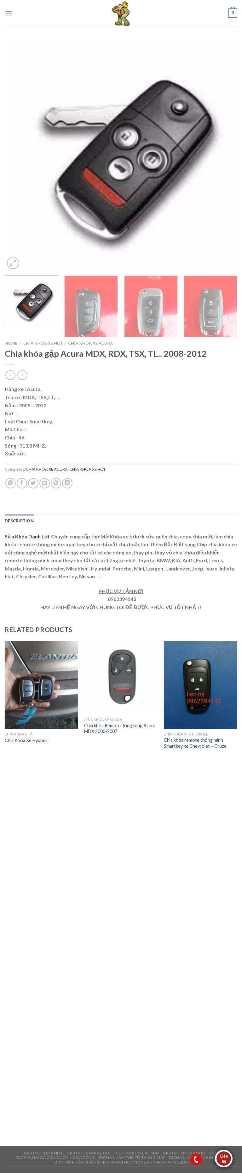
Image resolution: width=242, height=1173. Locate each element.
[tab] (19, 521)
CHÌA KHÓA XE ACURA (90, 343)
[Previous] (17, 154)
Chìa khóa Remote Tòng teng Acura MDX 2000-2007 (119, 728)
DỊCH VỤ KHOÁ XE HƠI (89, 1153)
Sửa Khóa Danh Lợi (27, 536)
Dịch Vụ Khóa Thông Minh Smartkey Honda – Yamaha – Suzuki (122, 1162)
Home (11, 343)
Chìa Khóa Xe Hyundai (27, 740)
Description (19, 520)
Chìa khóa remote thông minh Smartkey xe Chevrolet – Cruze (195, 743)
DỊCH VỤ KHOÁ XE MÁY (136, 1153)
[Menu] (8, 13)
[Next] (224, 154)
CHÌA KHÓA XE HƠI (42, 343)
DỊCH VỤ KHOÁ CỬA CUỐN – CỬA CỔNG (55, 1157)
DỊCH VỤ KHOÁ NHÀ (43, 1153)
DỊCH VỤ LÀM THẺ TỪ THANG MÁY (132, 1157)
